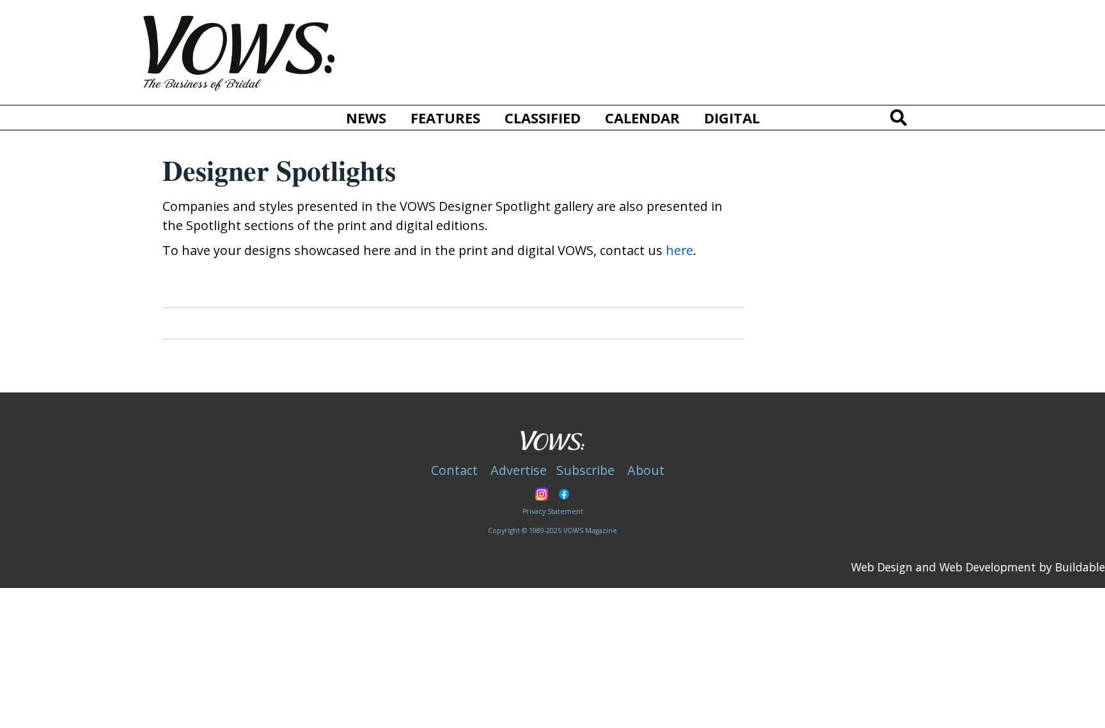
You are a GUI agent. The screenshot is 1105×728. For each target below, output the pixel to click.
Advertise (518, 470)
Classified (543, 117)
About (645, 470)
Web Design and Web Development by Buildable (978, 567)
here (679, 250)
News (366, 117)
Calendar (642, 117)
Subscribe (585, 470)
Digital (732, 117)
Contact (454, 470)
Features (445, 117)
